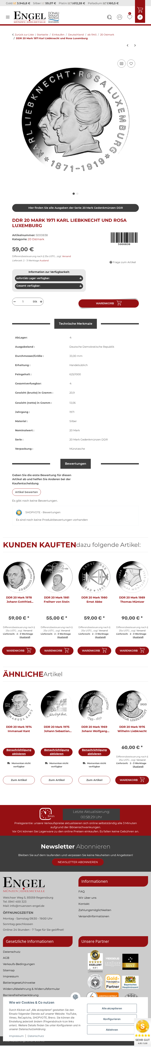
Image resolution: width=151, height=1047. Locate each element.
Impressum (16, 1036)
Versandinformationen (93, 916)
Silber (73, 421)
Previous (9, 609)
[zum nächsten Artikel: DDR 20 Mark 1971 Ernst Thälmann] (135, 45)
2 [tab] (77, 194)
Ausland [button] (44, 260)
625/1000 (75, 374)
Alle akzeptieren (112, 1008)
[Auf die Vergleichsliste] (121, 64)
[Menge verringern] (14, 301)
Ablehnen (112, 1029)
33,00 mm (75, 356)
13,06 (72, 402)
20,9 (72, 392)
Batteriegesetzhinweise (19, 982)
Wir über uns (87, 897)
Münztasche (77, 448)
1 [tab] (74, 194)
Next (142, 609)
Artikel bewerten (26, 492)
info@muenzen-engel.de (27, 906)
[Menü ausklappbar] (8, 17)
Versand (66, 256)
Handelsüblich (78, 365)
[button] (109, 18)
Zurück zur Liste (24, 34)
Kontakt (83, 904)
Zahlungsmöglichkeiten (94, 910)
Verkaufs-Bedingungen (19, 964)
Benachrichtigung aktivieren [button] (18, 751)
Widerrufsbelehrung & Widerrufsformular (31, 989)
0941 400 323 (17, 901)
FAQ (81, 891)
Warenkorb (15, 650)
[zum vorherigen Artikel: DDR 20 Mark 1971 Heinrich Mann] (127, 45)
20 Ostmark (36, 239)
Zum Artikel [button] (19, 780)
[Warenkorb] (15, 55)
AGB (6, 958)
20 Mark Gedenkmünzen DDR (88, 439)
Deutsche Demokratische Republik (91, 346)
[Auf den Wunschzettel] (131, 64)
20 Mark (74, 430)
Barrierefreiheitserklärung (20, 995)
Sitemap (9, 970)
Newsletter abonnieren (78, 862)
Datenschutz (36, 1036)
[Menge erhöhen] (41, 301)
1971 (71, 412)
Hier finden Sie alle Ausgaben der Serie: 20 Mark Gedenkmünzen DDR (75, 207)
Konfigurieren (112, 1019)
